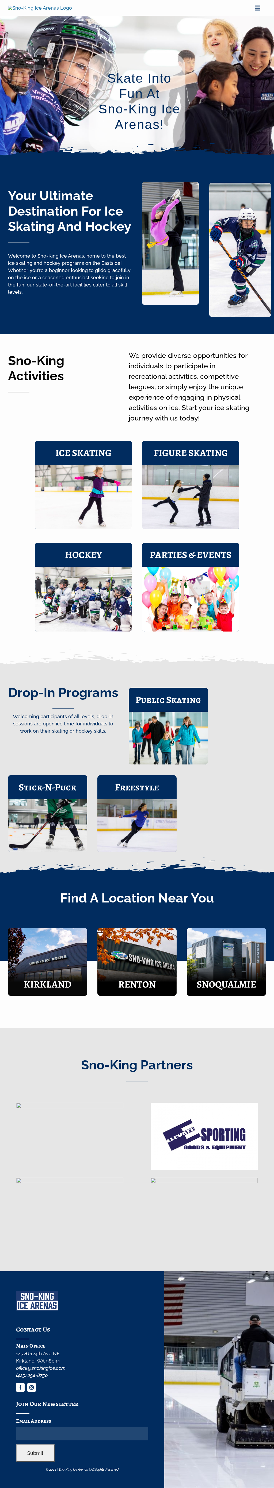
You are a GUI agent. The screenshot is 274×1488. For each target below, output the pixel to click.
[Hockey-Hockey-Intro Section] (83, 569)
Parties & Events (190, 554)
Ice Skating (83, 452)
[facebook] (20, 1387)
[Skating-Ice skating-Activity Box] (83, 467)
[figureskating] (190, 467)
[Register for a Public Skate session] (168, 726)
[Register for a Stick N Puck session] (47, 813)
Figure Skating (191, 452)
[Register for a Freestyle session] (137, 813)
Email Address (33, 1421)
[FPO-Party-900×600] (190, 569)
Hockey (83, 554)
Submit (35, 1453)
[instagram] (31, 1387)
